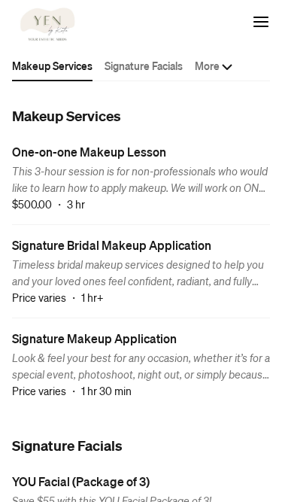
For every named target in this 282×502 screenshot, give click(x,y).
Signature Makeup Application (94, 338)
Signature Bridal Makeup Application (111, 245)
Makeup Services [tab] (52, 65)
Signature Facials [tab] (144, 65)
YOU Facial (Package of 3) (81, 481)
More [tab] (207, 65)
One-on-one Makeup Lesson (89, 152)
